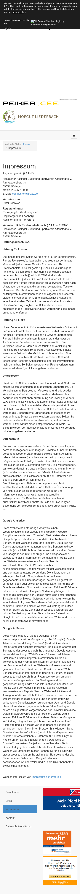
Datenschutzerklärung (18, 826)
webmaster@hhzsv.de (25, 193)
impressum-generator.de (46, 777)
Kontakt (10, 818)
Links (9, 801)
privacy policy (18, 12)
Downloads (12, 792)
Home (26, 144)
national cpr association (68, 99)
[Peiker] (31, 103)
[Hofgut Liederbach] (31, 116)
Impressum (12, 809)
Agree (8, 27)
